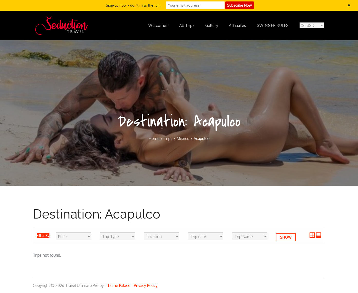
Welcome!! (158, 25)
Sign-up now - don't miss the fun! (133, 5)
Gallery (211, 25)
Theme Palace (118, 285)
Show (286, 237)
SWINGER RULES (273, 25)
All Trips (187, 25)
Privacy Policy (146, 285)
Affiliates (237, 25)
